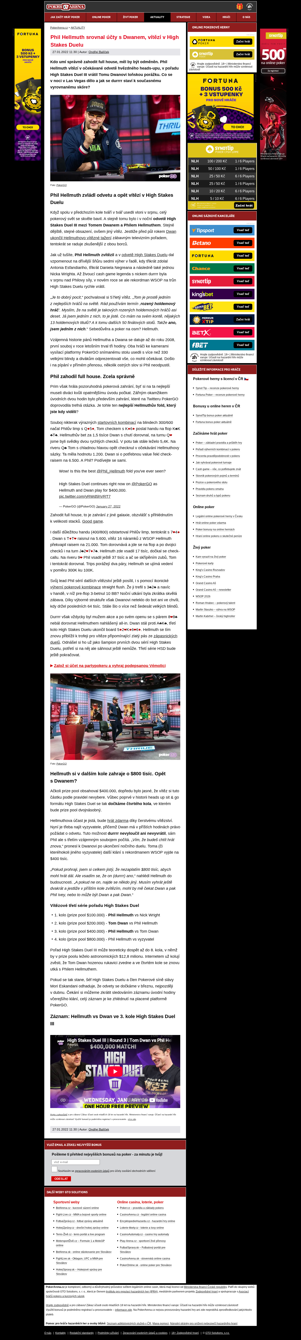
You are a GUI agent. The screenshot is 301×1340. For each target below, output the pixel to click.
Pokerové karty (205, 563)
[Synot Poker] (273, 159)
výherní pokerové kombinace (75, 587)
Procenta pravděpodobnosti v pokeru (218, 456)
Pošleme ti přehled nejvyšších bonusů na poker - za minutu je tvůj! (107, 1154)
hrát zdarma (117, 820)
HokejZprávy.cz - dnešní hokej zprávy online (82, 1227)
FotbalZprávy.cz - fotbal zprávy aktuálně (79, 1221)
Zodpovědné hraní (207, 1291)
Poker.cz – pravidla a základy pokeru (142, 1207)
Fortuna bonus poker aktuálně (214, 422)
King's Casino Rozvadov (210, 570)
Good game (92, 521)
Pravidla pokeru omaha (210, 489)
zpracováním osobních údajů (92, 1171)
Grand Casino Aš (206, 583)
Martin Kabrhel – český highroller (215, 616)
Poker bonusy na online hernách (215, 529)
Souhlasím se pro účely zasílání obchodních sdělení (106, 1171)
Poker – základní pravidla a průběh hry (219, 442)
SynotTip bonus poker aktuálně (214, 415)
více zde (132, 1119)
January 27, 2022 (108, 506)
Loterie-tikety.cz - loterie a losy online (142, 1227)
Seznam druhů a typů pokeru (213, 495)
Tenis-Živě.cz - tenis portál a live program (80, 1234)
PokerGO (61, 185)
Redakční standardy (82, 1332)
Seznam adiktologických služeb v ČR (129, 1323)
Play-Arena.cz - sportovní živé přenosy (143, 1241)
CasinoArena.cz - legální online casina (143, 1214)
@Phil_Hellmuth (111, 471)
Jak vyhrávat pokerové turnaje (214, 462)
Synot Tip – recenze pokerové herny (217, 388)
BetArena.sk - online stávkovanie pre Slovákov (83, 1252)
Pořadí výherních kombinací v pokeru (218, 449)
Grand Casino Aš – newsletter (213, 589)
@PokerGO (142, 484)
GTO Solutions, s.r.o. (217, 1332)
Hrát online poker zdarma (211, 522)
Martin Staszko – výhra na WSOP (215, 609)
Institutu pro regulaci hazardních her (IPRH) (132, 1291)
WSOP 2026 (203, 596)
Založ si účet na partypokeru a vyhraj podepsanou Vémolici (110, 666)
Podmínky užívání (108, 1332)
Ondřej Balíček (99, 52)
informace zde (123, 1309)
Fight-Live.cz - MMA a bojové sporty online (81, 1214)
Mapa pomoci (160, 1323)
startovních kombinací (117, 422)
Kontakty (60, 1332)
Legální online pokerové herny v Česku (219, 516)
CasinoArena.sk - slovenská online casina (145, 1258)
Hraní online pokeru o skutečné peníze (219, 536)
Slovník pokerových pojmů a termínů (217, 475)
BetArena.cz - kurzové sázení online (77, 1207)
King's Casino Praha (208, 576)
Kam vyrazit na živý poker (211, 556)
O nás (47, 1332)
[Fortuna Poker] (221, 139)
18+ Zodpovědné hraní (185, 1332)
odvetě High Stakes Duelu (144, 255)
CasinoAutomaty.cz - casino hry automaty (144, 1234)
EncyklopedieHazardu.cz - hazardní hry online (147, 1221)
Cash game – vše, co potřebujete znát (218, 469)
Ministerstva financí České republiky (205, 1287)
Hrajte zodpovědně (58, 1115)
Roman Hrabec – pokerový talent (215, 603)
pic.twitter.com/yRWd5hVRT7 (85, 496)
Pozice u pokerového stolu (211, 482)
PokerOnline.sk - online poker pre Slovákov (146, 1265)
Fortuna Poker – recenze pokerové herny (220, 394)
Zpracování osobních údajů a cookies (145, 1332)
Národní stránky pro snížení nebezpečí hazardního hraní (203, 1323)
